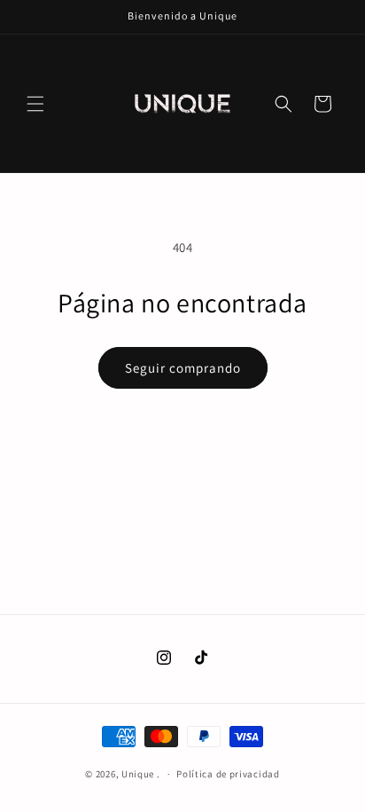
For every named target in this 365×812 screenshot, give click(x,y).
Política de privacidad (227, 774)
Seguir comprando (183, 367)
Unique (137, 774)
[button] (35, 103)
